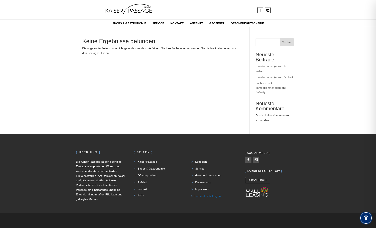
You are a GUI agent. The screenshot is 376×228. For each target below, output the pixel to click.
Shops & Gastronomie (129, 23)
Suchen (287, 42)
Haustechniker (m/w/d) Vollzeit (274, 77)
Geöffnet (216, 23)
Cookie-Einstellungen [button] (207, 196)
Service (158, 23)
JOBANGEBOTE (257, 180)
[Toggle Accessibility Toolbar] (366, 218)
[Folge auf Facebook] (260, 10)
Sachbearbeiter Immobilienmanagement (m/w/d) (271, 87)
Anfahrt (196, 23)
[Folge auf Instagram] (268, 10)
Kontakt (177, 23)
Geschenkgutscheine (247, 23)
